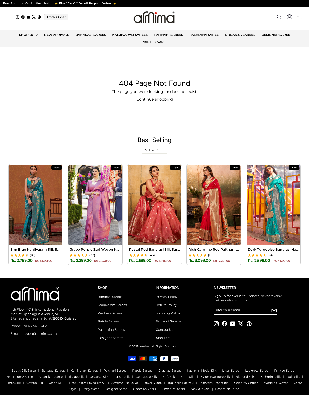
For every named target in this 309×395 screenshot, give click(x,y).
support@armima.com (39, 334)
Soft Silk (169, 377)
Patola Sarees (108, 321)
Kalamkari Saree (51, 377)
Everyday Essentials (213, 383)
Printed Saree (154, 42)
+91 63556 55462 (34, 326)
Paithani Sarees (168, 35)
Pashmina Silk (270, 377)
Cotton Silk (34, 383)
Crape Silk (56, 383)
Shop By (26, 35)
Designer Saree (275, 35)
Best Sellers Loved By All (87, 383)
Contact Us (164, 330)
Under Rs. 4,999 (173, 389)
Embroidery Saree (19, 377)
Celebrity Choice (246, 383)
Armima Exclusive (124, 383)
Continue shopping (154, 99)
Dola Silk (293, 377)
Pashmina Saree (204, 35)
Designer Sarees (110, 338)
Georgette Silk (146, 377)
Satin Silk (187, 377)
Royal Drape (153, 383)
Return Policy (166, 305)
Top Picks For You (181, 383)
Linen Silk (14, 383)
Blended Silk (245, 377)
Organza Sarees (240, 35)
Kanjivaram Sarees (130, 35)
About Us (163, 338)
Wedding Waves (276, 383)
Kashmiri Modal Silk (201, 370)
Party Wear (90, 389)
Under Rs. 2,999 (144, 389)
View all (154, 150)
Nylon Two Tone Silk (215, 377)
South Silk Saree (24, 370)
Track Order (56, 17)
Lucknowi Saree (256, 370)
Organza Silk (99, 377)
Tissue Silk (76, 377)
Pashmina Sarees (111, 330)
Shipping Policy (168, 313)
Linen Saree (230, 370)
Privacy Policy (166, 297)
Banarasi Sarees (90, 35)
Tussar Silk (122, 377)
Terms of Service (168, 321)
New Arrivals (56, 35)
